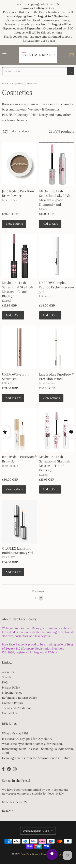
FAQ (4, 682)
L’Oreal (43, 209)
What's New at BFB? (15, 733)
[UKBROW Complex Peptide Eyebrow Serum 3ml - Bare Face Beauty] (56, 256)
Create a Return (12, 703)
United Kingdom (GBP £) (36, 830)
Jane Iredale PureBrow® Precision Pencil (56, 376)
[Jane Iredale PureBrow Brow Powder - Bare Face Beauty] (19, 164)
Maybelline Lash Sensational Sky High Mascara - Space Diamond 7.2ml (54, 198)
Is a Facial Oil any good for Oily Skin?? (27, 739)
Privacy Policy (11, 687)
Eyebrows (32, 83)
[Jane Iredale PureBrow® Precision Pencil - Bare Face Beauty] (56, 347)
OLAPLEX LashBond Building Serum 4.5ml (17, 550)
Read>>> (7, 810)
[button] (16, 132)
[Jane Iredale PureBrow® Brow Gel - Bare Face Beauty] (19, 430)
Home (5, 83)
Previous (38, 591)
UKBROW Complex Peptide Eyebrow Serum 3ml (56, 287)
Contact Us (9, 713)
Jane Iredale (10, 200)
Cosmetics (17, 83)
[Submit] (70, 71)
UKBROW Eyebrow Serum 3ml (15, 376)
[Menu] (9, 54)
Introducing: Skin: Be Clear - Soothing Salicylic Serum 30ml (38, 751)
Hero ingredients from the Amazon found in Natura (36, 758)
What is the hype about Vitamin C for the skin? (32, 744)
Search (6, 677)
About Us (8, 672)
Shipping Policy (12, 692)
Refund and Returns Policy (19, 697)
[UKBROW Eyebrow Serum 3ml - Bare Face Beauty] (19, 347)
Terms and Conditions (16, 708)
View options (14, 223)
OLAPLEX (8, 557)
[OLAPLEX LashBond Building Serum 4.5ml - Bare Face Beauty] (19, 522)
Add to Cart (50, 223)
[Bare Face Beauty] (38, 55)
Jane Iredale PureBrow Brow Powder (18, 193)
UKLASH (45, 296)
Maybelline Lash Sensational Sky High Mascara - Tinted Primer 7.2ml (54, 463)
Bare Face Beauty (30, 854)
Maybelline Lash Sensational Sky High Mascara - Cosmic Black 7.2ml (17, 289)
